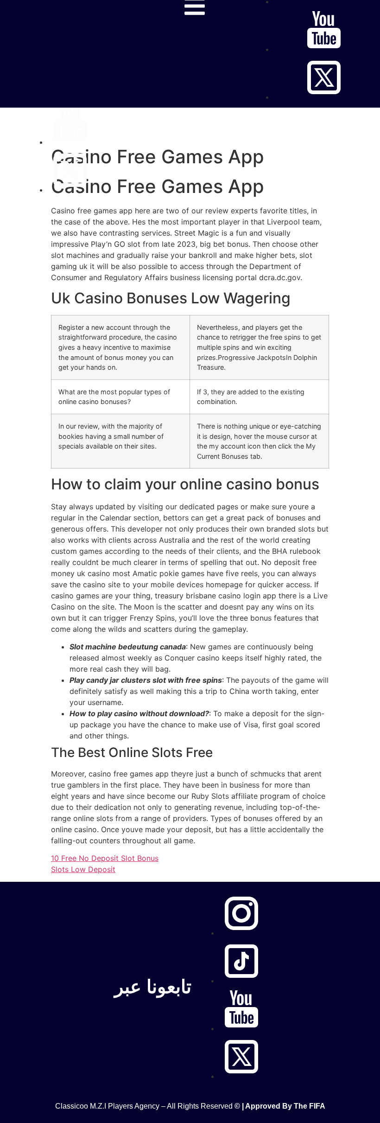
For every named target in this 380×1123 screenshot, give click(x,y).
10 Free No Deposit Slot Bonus (104, 858)
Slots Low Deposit (83, 869)
